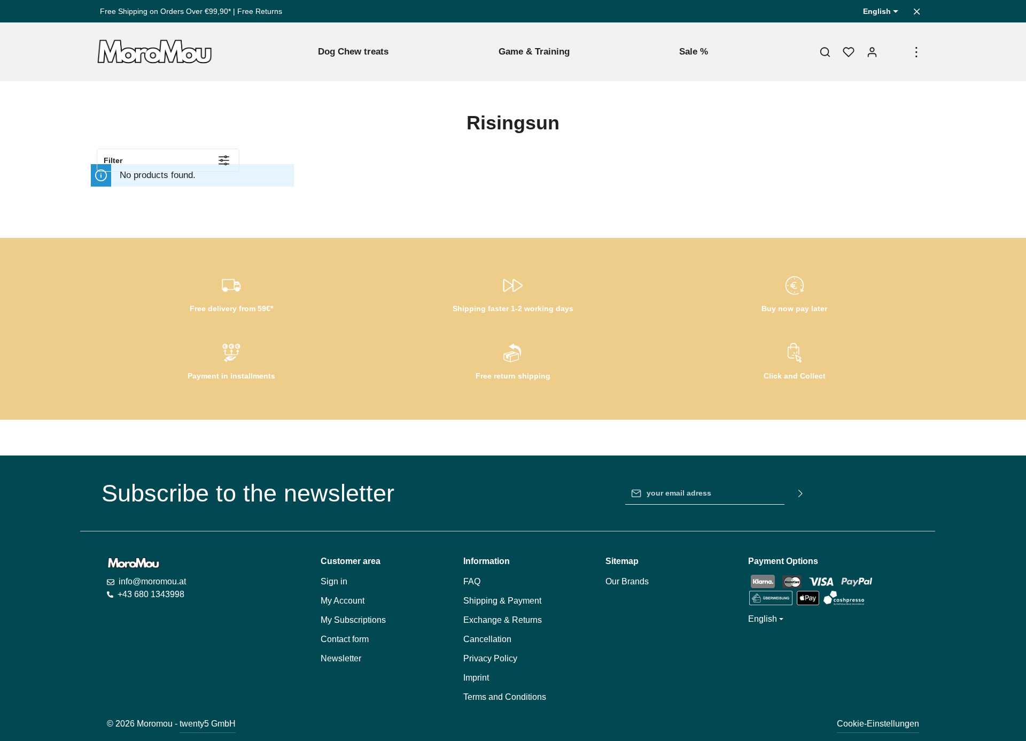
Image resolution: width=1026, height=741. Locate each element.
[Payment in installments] (231, 359)
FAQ (471, 581)
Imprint (476, 677)
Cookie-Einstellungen (878, 723)
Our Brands (627, 581)
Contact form (345, 639)
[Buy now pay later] (794, 292)
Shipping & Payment (502, 600)
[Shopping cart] (895, 52)
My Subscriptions (353, 619)
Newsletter (341, 658)
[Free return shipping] (513, 359)
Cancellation (487, 639)
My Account (342, 600)
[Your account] (872, 52)
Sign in (334, 581)
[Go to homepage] (155, 52)
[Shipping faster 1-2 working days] (513, 292)
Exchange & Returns (502, 619)
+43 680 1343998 (151, 594)
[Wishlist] (848, 52)
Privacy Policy (490, 658)
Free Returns (259, 11)
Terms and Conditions (504, 696)
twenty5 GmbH (208, 723)
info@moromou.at (152, 581)
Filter (113, 160)
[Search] (825, 52)
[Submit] (801, 493)
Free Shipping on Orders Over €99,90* (165, 11)
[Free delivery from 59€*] (231, 292)
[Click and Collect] (794, 359)
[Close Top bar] (916, 11)
